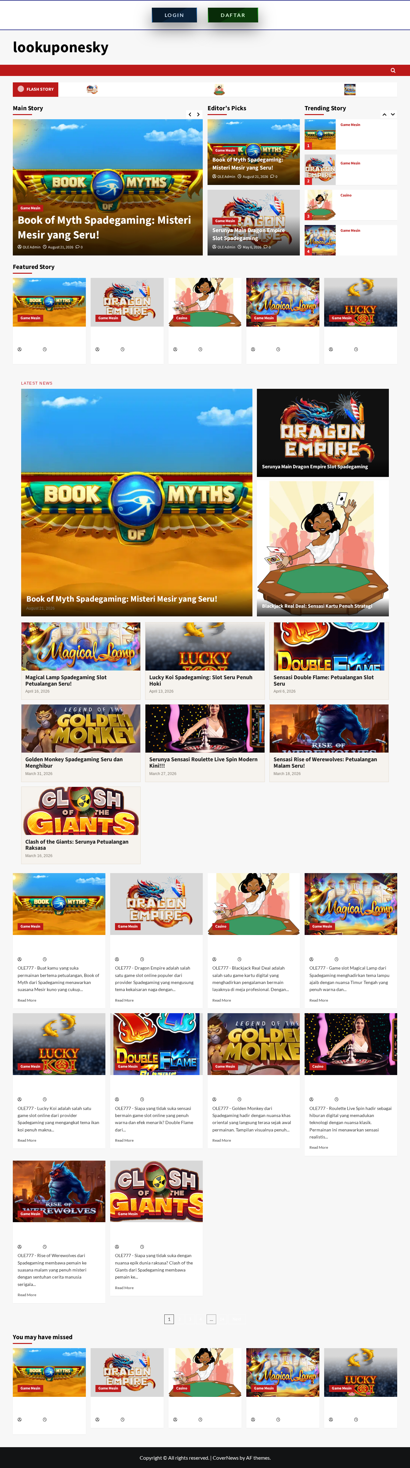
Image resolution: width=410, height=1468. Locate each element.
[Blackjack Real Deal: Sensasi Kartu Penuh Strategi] (320, 169)
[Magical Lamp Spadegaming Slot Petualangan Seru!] (320, 205)
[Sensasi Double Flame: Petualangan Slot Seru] (156, 1044)
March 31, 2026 (254, 1100)
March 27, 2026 (352, 1100)
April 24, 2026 (214, 350)
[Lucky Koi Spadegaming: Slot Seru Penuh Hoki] (320, 240)
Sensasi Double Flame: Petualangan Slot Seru (324, 680)
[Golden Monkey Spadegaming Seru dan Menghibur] (254, 1044)
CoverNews (226, 1458)
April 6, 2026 (155, 1100)
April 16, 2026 (292, 350)
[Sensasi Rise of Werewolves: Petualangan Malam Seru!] (59, 1191)
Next (237, 1319)
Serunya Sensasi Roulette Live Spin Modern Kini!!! (203, 762)
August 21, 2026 (255, 176)
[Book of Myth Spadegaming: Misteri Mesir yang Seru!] (49, 302)
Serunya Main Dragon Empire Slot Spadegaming (80, 89)
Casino (346, 160)
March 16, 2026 (157, 1247)
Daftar (233, 15)
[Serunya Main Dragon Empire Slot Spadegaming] (108, 187)
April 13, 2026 (370, 350)
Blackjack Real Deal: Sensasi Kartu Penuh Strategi (209, 89)
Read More (27, 1000)
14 (222, 1319)
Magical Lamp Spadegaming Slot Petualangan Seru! (342, 89)
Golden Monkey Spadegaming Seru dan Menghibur (74, 762)
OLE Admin (32, 247)
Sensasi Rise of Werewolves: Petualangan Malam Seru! (325, 762)
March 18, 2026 (60, 1247)
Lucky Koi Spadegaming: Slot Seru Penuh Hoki (364, 244)
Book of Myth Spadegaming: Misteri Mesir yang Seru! (247, 164)
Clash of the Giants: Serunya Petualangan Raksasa (76, 845)
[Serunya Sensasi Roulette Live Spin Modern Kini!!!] (351, 1044)
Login (174, 15)
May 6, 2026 (57, 247)
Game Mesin (30, 208)
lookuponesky (61, 47)
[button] (393, 70)
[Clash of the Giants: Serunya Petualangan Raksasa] (156, 1191)
